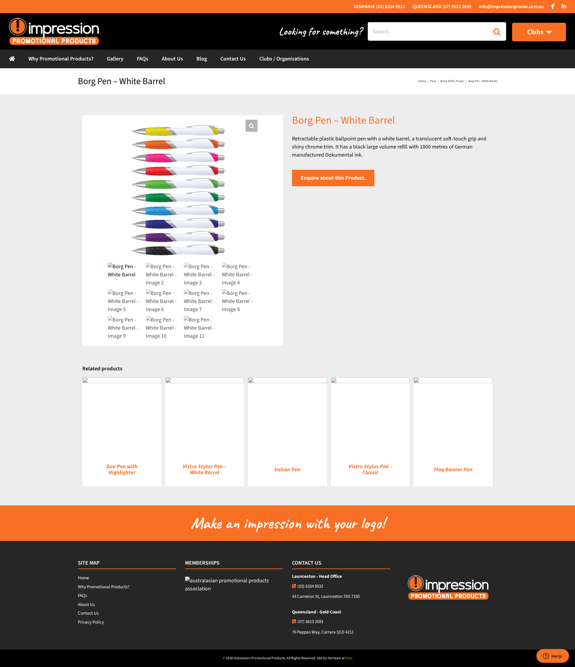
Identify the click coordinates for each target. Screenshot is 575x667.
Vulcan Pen (287, 469)
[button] (252, 126)
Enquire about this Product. (333, 178)
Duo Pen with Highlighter (121, 469)
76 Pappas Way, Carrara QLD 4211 (323, 632)
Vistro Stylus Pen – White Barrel (204, 469)
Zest (348, 658)
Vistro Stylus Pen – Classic (370, 469)
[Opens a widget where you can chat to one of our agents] (552, 656)
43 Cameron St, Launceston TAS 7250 (326, 596)
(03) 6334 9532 (310, 586)
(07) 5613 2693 (310, 622)
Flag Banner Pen (453, 469)
